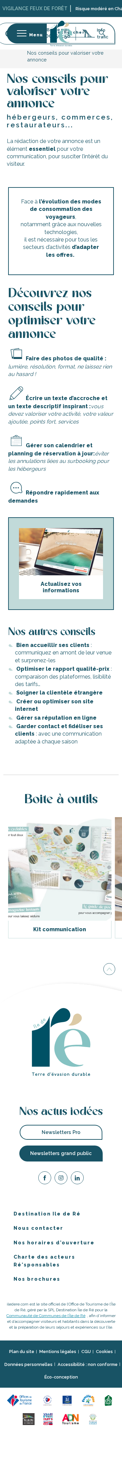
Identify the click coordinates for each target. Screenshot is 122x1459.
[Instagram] (61, 1179)
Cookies (104, 1351)
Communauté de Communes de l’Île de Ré (45, 1315)
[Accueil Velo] (109, 1400)
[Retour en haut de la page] (109, 969)
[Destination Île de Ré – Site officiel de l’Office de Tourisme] (61, 33)
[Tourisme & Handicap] (68, 1400)
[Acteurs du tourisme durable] (93, 1418)
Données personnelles (28, 1364)
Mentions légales (57, 1351)
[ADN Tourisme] (71, 1418)
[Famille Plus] (89, 1400)
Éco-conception (61, 1377)
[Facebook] (44, 1179)
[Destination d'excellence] (48, 1400)
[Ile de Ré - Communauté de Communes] (30, 1418)
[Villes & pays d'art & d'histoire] (48, 1418)
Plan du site (21, 1351)
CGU (86, 1351)
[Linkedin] (77, 1179)
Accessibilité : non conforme (88, 1364)
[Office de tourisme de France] (21, 1400)
